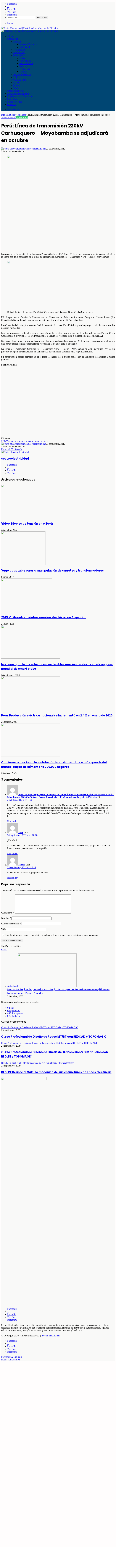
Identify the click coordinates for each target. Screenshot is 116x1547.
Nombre (6, 918)
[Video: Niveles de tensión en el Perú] (30, 517)
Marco (21, 864)
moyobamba (42, 441)
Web (3, 929)
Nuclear (23, 66)
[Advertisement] (58, 229)
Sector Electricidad (51, 1335)
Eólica (22, 58)
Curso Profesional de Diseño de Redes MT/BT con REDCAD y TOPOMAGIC (53, 1037)
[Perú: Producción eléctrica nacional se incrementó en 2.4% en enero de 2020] (30, 709)
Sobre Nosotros (14, 101)
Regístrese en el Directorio (19, 96)
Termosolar (24, 69)
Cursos (16, 85)
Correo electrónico (11, 923)
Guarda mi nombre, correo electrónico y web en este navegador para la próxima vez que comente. (51, 935)
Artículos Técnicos (22, 74)
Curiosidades (19, 80)
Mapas (16, 82)
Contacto (11, 104)
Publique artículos (15, 90)
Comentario (7, 912)
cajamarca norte (15, 441)
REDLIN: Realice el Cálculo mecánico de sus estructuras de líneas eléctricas (56, 1072)
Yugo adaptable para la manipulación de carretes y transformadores (52, 570)
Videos (16, 77)
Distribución (19, 52)
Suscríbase (12, 99)
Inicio (10, 36)
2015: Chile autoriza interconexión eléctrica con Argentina (43, 617)
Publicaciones (13, 39)
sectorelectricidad (37, 148)
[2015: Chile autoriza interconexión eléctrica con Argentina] (26, 611)
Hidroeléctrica (26, 63)
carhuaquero (30, 441)
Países (16, 88)
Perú (14, 117)
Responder (12, 821)
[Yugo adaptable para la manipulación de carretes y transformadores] (23, 564)
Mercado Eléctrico (28, 44)
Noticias (17, 41)
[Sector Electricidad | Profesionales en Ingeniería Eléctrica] (29, 28)
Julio (20, 832)
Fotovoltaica (25, 60)
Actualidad (24, 47)
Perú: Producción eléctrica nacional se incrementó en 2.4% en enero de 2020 (57, 715)
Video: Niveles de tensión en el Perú (27, 524)
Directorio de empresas (18, 93)
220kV (4, 441)
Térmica (23, 71)
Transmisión (19, 49)
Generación (18, 55)
